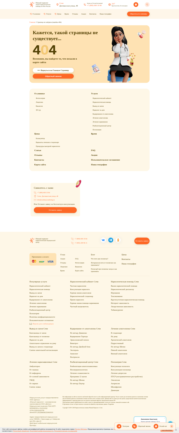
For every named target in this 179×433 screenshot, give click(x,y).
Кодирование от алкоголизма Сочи (85, 328)
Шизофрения (116, 387)
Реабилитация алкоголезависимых (83, 366)
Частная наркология (78, 286)
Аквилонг (74, 354)
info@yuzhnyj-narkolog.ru (46, 200)
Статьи (37, 150)
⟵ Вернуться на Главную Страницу (53, 70)
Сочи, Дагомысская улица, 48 (47, 196)
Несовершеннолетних (79, 370)
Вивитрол (74, 343)
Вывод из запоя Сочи (38, 328)
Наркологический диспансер (122, 289)
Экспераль (74, 350)
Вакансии (39, 106)
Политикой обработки (21, 431)
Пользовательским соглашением (65, 431)
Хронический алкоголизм (121, 340)
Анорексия (115, 383)
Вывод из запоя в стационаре (41, 347)
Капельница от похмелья (39, 336)
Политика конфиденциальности (42, 317)
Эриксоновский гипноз (79, 340)
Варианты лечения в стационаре (47, 142)
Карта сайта (40, 164)
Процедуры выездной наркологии (48, 146)
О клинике (36, 14)
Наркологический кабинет (102, 98)
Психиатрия (97, 130)
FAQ (93, 150)
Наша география (105, 14)
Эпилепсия (115, 380)
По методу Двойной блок (80, 347)
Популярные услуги (38, 281)
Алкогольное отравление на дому (42, 343)
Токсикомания (116, 296)
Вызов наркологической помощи (124, 286)
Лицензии (39, 102)
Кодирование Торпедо (79, 336)
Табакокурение (117, 310)
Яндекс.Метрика (81, 429)
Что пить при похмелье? (99, 259)
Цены (59, 14)
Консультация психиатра (121, 370)
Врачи (67, 14)
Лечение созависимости (79, 373)
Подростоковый (117, 343)
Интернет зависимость (120, 303)
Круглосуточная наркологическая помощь (127, 300)
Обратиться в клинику (138, 14)
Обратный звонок (53, 76)
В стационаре (116, 333)
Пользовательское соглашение (105, 160)
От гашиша (33, 370)
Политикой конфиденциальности (41, 431)
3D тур (38, 110)
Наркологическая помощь (102, 102)
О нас (62, 254)
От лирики (33, 383)
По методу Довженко (78, 333)
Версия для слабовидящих (43, 324)
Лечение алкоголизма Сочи (123, 328)
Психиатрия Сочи (118, 362)
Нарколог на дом (99, 110)
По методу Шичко (118, 347)
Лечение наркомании (100, 122)
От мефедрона (35, 373)
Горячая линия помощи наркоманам (84, 303)
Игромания (115, 293)
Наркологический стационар (81, 296)
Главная (32, 22)
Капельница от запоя (37, 333)
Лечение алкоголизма (100, 118)
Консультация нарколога (80, 289)
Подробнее (111, 404)
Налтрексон (75, 357)
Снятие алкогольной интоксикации (43, 350)
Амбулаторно (34, 366)
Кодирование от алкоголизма (103, 114)
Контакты (92, 14)
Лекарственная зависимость (122, 307)
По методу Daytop (77, 383)
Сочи (61, 3)
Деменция (115, 390)
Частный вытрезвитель (79, 307)
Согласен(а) (167, 430)
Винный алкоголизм (119, 354)
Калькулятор (40, 138)
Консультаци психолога (120, 366)
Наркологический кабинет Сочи (84, 281)
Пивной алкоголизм (119, 350)
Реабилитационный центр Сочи (84, 362)
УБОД (31, 380)
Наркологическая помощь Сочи (125, 281)
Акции (83, 14)
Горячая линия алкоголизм (80, 293)
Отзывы (75, 14)
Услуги (48, 14)
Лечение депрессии (118, 373)
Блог (93, 254)
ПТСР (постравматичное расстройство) (127, 377)
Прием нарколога (77, 300)
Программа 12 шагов (78, 377)
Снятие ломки (35, 387)
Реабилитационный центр (102, 126)
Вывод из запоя (98, 106)
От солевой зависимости (39, 377)
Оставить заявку (55, 210)
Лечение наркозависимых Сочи (43, 362)
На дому (114, 336)
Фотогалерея (40, 98)
